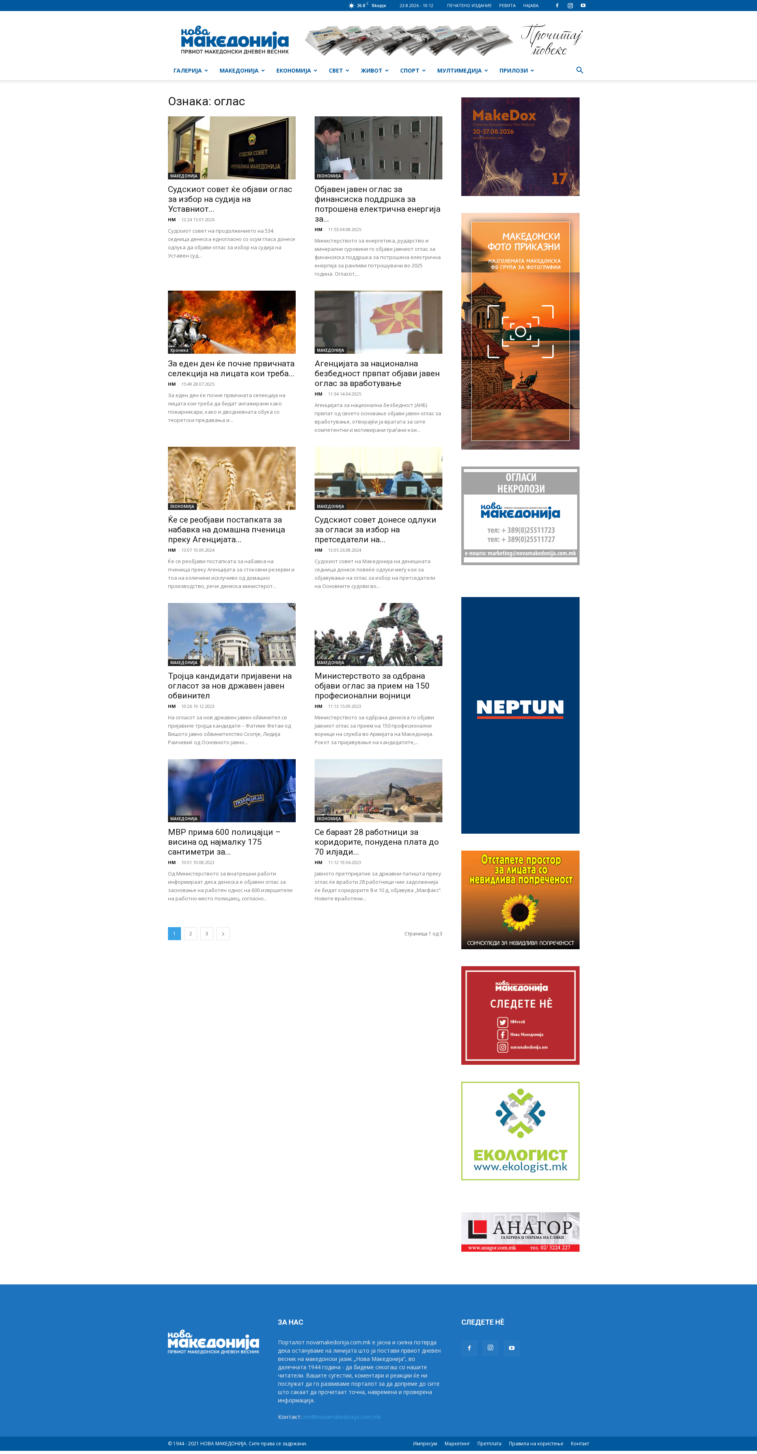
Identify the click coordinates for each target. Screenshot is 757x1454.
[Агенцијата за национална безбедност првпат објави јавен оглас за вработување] (378, 322)
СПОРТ (410, 70)
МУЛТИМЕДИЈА (459, 70)
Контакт (580, 1443)
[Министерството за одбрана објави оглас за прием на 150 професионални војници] (378, 634)
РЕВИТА (507, 5)
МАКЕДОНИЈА (239, 70)
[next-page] (223, 933)
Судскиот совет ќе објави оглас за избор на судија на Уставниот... (230, 199)
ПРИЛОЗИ (514, 70)
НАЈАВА (531, 5)
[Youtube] (583, 5)
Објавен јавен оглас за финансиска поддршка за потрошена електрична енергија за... (377, 204)
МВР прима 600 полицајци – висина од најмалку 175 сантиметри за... (224, 842)
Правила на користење (536, 1443)
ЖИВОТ (371, 70)
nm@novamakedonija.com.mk (342, 1416)
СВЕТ (336, 70)
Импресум (425, 1443)
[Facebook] (557, 5)
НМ (172, 219)
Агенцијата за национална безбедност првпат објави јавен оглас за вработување (377, 373)
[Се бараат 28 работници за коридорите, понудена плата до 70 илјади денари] (378, 790)
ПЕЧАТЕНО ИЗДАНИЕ (469, 5)
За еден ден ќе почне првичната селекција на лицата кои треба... (231, 368)
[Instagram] (570, 5)
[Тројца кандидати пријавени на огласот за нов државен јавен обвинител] (232, 634)
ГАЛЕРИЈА (187, 70)
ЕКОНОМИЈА (293, 70)
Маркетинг (457, 1443)
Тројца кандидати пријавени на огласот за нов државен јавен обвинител (230, 685)
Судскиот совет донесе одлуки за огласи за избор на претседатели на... (375, 529)
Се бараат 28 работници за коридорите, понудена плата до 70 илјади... (377, 842)
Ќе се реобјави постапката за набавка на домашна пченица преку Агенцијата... (226, 529)
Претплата (489, 1443)
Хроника (179, 350)
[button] (579, 71)
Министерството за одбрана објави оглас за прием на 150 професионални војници (372, 685)
